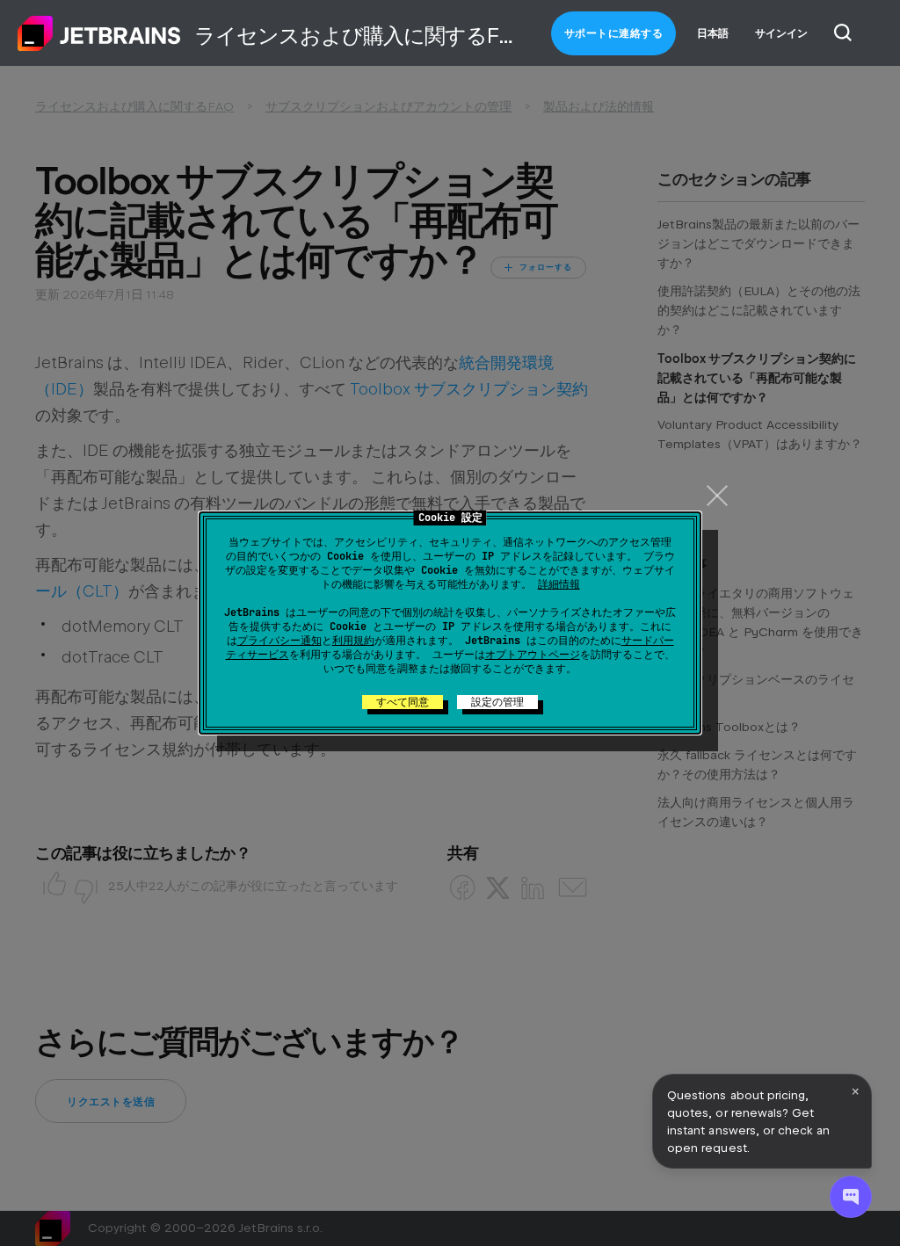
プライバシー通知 (279, 641)
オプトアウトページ (532, 655)
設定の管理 (497, 702)
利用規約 (353, 641)
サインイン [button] (781, 33)
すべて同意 (402, 702)
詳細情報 (559, 584)
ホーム (99, 33)
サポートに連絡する (614, 33)
